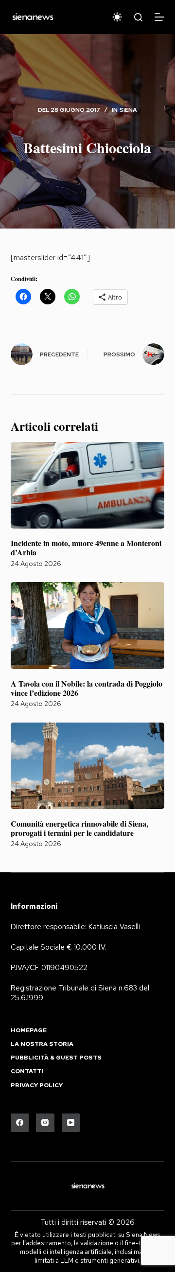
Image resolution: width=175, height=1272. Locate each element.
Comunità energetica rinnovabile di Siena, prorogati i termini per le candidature (79, 828)
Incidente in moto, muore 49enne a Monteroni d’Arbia (86, 547)
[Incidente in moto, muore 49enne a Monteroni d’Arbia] (88, 485)
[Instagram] (45, 1122)
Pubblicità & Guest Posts (56, 1057)
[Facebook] (20, 1122)
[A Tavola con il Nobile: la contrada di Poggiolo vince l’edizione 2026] (88, 625)
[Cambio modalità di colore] (117, 17)
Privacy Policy (37, 1085)
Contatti (27, 1071)
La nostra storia (42, 1044)
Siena (128, 110)
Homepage (29, 1030)
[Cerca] (138, 17)
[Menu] (159, 17)
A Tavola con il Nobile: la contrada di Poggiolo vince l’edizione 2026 (86, 688)
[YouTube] (71, 1122)
